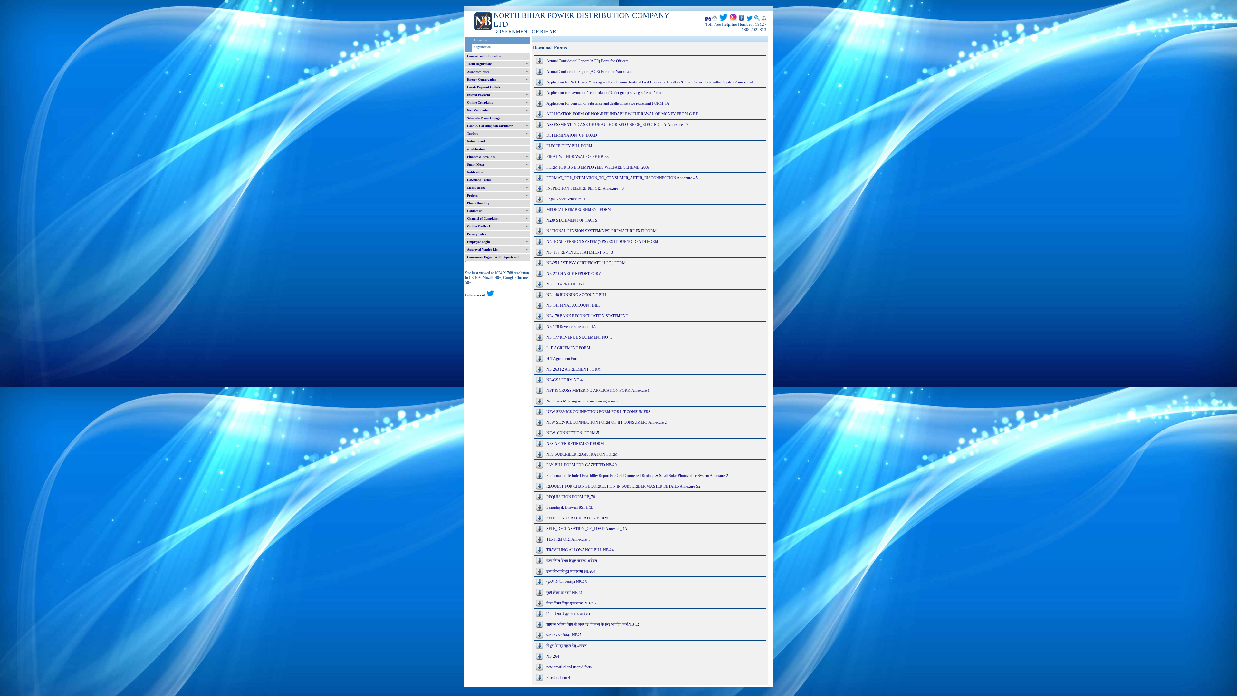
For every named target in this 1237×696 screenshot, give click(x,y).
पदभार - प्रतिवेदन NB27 (563, 635)
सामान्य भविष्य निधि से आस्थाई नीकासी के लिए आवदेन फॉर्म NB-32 (592, 624)
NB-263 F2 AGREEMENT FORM (573, 369)
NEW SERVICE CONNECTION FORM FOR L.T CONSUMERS (598, 412)
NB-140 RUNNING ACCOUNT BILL (576, 295)
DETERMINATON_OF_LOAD (571, 135)
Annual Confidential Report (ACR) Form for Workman (588, 71)
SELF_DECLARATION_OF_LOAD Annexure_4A (586, 529)
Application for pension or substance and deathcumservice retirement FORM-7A (607, 103)
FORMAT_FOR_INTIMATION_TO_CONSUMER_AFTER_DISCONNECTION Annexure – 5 (622, 178)
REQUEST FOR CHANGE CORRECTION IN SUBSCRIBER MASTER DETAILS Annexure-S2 (623, 486)
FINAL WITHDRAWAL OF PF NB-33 (577, 156)
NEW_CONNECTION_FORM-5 (572, 433)
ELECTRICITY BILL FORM (569, 146)
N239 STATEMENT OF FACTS (571, 220)
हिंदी (708, 19)
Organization (482, 47)
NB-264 (552, 656)
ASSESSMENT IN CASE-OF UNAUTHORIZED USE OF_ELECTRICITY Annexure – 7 (617, 124)
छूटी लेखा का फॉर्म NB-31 (564, 592)
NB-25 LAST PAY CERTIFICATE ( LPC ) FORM (586, 263)
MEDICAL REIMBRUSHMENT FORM (578, 210)
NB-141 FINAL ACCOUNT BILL (573, 305)
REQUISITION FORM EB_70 (570, 497)
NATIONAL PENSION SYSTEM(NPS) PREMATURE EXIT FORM (601, 231)
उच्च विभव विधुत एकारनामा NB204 (570, 571)
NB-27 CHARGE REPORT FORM (574, 273)
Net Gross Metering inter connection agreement (582, 401)
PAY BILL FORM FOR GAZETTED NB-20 (581, 465)
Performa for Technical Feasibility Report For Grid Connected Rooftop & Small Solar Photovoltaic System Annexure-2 (637, 475)
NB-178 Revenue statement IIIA (571, 326)
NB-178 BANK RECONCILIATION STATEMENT (587, 316)
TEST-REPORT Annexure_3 (568, 539)
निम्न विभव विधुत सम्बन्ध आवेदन (568, 614)
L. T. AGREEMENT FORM (568, 348)
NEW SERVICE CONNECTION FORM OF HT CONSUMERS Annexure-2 (606, 422)
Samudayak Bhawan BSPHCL (569, 507)
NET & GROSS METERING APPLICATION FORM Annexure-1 (598, 390)
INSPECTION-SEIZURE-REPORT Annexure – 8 (585, 188)
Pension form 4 (558, 677)
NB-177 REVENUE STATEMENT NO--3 (579, 337)
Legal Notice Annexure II (565, 199)
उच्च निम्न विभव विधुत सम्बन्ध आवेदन (571, 560)
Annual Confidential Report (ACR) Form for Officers (587, 61)
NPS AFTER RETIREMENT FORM (575, 443)
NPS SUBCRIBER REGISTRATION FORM (582, 454)
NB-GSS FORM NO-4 (564, 380)
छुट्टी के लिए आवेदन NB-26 (566, 582)
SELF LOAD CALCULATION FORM (577, 518)
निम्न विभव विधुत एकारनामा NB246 (571, 603)
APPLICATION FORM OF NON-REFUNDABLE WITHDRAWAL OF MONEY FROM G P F (622, 114)
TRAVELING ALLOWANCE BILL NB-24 (580, 550)
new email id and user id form (569, 667)
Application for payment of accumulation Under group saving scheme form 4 (605, 93)
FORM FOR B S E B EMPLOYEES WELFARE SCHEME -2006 (597, 167)
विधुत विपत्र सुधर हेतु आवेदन (566, 645)
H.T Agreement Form (562, 358)
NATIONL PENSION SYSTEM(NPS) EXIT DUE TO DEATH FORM (602, 241)
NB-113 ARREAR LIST (565, 284)
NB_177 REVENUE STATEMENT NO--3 (579, 252)
